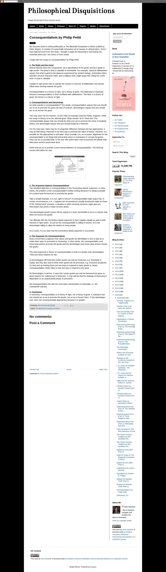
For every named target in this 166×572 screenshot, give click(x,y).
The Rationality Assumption (122, 348)
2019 (117, 261)
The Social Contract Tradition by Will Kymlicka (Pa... (124, 437)
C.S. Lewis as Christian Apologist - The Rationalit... (125, 368)
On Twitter (118, 120)
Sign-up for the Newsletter (122, 34)
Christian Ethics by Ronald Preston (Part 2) (125, 388)
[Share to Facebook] (71, 306)
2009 (117, 295)
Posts (117, 142)
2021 (117, 254)
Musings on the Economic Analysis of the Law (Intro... (125, 360)
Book (41, 26)
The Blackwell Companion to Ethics (48, 308)
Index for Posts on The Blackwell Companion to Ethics (126, 457)
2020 (117, 258)
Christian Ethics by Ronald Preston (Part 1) (125, 396)
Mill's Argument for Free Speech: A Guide (128, 206)
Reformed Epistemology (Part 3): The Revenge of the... (126, 327)
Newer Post (34, 369)
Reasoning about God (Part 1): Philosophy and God (125, 424)
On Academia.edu (121, 129)
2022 (117, 251)
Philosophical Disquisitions (71, 10)
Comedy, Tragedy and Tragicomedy (125, 302)
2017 (117, 268)
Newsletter (104, 26)
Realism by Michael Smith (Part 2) (124, 480)
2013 (117, 281)
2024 (117, 244)
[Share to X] (69, 306)
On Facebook (120, 132)
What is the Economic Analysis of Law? (125, 354)
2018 (117, 264)
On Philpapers (120, 123)
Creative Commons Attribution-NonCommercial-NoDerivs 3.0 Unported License (97, 559)
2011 (117, 288)
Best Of (72, 26)
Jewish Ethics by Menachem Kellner (124, 402)
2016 (117, 271)
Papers (83, 26)
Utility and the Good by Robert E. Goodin (125, 382)
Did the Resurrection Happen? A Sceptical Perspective (123, 194)
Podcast (61, 26)
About (50, 26)
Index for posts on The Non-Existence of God (126, 430)
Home (32, 26)
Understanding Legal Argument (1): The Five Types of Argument (125, 181)
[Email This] (65, 306)
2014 (117, 278)
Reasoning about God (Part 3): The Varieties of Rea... (126, 409)
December (121, 298)
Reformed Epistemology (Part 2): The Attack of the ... (126, 334)
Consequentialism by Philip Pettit (125, 491)
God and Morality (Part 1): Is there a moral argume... (125, 314)
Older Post (103, 369)
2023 (117, 248)
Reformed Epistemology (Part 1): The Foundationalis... (126, 342)
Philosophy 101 (122, 495)
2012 (117, 285)
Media (93, 26)
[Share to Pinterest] (73, 306)
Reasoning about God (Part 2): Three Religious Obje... (125, 416)
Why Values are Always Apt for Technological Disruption (129, 217)
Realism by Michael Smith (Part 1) (124, 485)
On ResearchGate (121, 126)
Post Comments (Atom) (49, 374)
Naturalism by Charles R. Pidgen (125, 475)
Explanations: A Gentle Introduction (125, 320)
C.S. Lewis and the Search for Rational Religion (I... (125, 375)
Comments (119, 146)
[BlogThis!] (67, 306)
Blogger (93, 567)
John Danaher (129, 507)
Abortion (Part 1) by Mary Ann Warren (124, 307)
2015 (117, 275)
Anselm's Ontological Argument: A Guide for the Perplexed (124, 229)
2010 (117, 291)
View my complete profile (122, 521)
